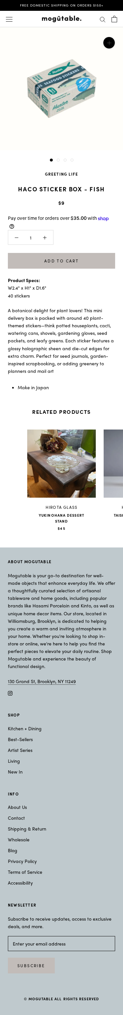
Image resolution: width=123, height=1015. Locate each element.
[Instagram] (10, 692)
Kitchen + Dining (25, 728)
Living (14, 760)
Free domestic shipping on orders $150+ (61, 5)
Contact (16, 817)
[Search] (103, 19)
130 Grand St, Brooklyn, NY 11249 (42, 681)
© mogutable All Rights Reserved (61, 998)
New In (15, 771)
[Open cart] (114, 19)
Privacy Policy (22, 861)
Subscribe (31, 965)
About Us (17, 807)
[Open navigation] (9, 19)
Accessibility (20, 882)
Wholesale (19, 839)
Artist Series (20, 750)
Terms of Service (25, 872)
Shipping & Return (27, 828)
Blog (12, 850)
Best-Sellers (20, 739)
